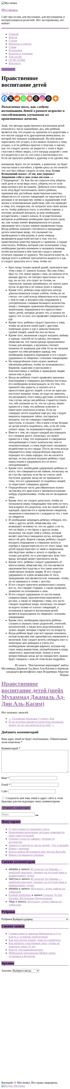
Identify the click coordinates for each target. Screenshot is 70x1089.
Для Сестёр (8, 69)
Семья (12, 47)
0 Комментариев (35, 93)
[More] (55, 98)
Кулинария (15, 50)
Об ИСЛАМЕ (17, 60)
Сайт (4, 791)
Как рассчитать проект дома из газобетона (34, 940)
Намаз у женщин (19, 848)
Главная (13, 34)
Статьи (13, 40)
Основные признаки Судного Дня (31, 718)
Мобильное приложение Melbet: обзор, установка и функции (32, 954)
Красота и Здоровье (21, 53)
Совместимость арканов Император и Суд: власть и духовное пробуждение (35, 935)
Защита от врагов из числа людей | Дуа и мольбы (39, 845)
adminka (20, 93)
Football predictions (20, 895)
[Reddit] (17, 98)
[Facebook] (4, 98)
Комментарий (10, 748)
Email (5, 784)
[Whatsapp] (23, 98)
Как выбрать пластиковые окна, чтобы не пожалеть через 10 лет (34, 945)
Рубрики (6, 919)
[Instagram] (42, 98)
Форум (13, 37)
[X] (11, 98)
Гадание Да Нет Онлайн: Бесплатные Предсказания (35, 897)
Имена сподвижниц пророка (26, 854)
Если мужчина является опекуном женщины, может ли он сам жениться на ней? (36, 723)
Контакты (15, 63)
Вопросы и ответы (20, 43)
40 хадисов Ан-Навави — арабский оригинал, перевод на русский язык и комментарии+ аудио (38, 872)
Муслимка (9, 10)
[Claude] (30, 98)
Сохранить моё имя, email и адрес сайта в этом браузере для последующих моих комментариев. (32, 800)
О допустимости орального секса (29, 829)
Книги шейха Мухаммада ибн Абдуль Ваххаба (37, 851)
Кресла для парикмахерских (26, 949)
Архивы (6, 970)
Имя (5, 777)
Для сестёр (15, 56)
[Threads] (36, 98)
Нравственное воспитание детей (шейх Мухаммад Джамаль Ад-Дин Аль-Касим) (33, 693)
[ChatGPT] (48, 98)
